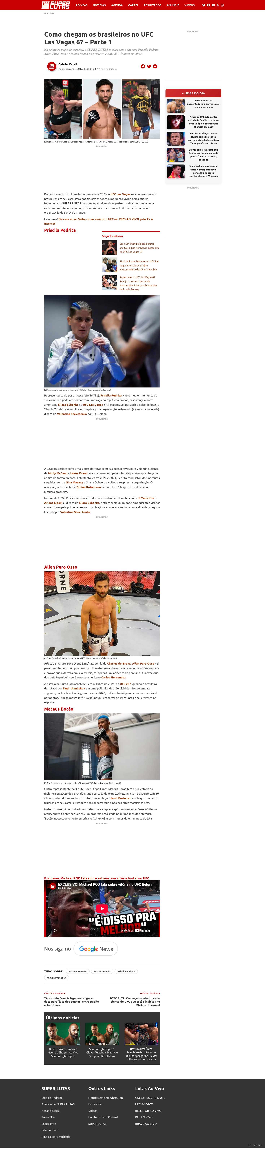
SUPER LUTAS (97, 1123)
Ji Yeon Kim (146, 498)
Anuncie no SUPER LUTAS (58, 1104)
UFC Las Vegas (121, 194)
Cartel (133, 5)
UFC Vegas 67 (109, 141)
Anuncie (173, 5)
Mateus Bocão (102, 971)
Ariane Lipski (53, 503)
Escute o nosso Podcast (103, 1117)
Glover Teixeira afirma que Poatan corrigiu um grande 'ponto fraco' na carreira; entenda (203, 154)
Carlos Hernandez (113, 677)
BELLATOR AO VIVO (148, 1110)
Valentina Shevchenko (72, 414)
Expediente (48, 1123)
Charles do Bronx (119, 663)
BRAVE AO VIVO (146, 1123)
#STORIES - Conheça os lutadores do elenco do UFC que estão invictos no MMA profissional (135, 1001)
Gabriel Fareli (67, 64)
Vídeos (189, 5)
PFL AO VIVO (144, 1117)
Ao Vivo (81, 5)
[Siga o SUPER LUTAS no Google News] (83, 955)
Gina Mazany (74, 482)
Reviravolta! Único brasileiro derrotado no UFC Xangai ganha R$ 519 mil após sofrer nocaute (141, 1054)
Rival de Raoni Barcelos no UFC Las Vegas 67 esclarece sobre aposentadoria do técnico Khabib (139, 265)
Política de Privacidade (55, 1136)
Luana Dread (79, 473)
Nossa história (50, 1110)
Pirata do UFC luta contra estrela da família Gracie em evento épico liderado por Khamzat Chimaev (203, 121)
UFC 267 (125, 684)
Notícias (99, 5)
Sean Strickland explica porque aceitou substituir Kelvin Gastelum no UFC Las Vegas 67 (139, 247)
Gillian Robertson (89, 487)
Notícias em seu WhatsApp (105, 1097)
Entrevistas (95, 1104)
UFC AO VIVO (144, 1104)
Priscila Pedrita (111, 395)
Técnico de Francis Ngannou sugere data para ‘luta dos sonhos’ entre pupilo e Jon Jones (71, 1001)
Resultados (152, 5)
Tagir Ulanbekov (74, 688)
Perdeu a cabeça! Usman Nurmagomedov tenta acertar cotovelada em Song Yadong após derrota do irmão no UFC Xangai (203, 138)
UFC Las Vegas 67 (56, 977)
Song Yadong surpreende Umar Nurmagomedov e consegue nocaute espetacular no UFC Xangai (203, 171)
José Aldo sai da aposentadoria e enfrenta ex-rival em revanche (203, 103)
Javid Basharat (120, 798)
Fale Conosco (49, 1130)
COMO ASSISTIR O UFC (150, 1097)
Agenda (117, 5)
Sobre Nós (48, 1117)
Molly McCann (57, 473)
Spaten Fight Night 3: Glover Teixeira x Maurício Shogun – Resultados (102, 1052)
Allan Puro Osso (143, 663)
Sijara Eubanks (68, 404)
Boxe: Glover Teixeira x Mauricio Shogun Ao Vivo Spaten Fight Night (62, 1052)
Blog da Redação (52, 1097)
